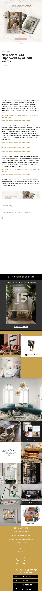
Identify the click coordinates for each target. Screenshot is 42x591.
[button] (39, 306)
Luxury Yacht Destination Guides (21, 539)
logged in (14, 212)
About (21, 548)
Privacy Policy (21, 551)
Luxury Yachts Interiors (21, 535)
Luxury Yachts (6, 51)
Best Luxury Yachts (21, 528)
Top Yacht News (21, 543)
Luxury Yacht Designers (21, 532)
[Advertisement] (21, 82)
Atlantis (20, 110)
